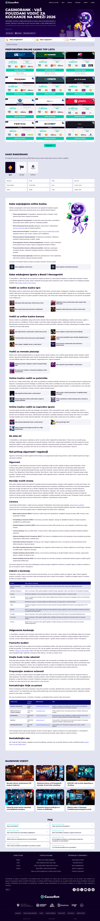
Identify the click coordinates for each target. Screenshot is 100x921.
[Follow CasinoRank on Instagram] (78, 889)
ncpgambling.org (40, 711)
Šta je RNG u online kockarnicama (46, 868)
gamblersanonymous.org (42, 706)
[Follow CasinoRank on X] (81, 889)
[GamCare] (63, 905)
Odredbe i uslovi (26, 918)
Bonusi (70, 2)
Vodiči (85, 2)
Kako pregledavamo (78, 865)
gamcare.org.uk (40, 720)
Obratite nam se (78, 863)
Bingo (18, 860)
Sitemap (75, 918)
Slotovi (18, 868)
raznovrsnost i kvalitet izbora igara (48, 231)
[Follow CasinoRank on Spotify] (89, 889)
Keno (18, 863)
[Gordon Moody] (41, 905)
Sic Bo (18, 865)
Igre (63, 2)
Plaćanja (77, 2)
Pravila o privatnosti (78, 871)
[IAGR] (74, 905)
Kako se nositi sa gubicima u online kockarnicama (46, 871)
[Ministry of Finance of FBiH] (25, 905)
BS (7, 889)
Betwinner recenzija (50, 72)
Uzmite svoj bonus (19, 70)
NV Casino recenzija (80, 72)
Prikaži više (49, 145)
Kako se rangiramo (77, 868)
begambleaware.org (41, 715)
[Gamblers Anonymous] (52, 905)
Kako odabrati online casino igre (46, 863)
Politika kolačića (52, 918)
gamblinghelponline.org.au (43, 724)
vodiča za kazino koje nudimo (27, 283)
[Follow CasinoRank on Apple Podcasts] (93, 889)
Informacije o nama (78, 860)
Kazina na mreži (53, 2)
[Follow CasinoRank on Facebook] (74, 889)
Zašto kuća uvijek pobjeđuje (46, 860)
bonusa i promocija (18, 228)
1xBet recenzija (20, 72)
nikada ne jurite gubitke (22, 650)
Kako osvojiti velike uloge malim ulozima (46, 865)
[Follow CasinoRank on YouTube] (85, 889)
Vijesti (93, 2)
